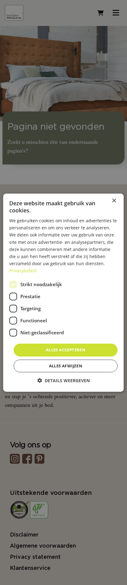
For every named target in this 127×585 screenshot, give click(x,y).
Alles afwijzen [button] (66, 366)
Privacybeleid (23, 271)
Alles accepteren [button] (65, 350)
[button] (63, 380)
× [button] (114, 200)
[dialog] (63, 292)
